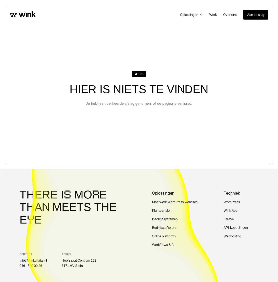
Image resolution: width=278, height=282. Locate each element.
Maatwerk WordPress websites (175, 202)
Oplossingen (189, 15)
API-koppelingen (236, 228)
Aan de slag (255, 15)
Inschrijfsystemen (165, 219)
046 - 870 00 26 (31, 266)
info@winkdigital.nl (33, 260)
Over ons (230, 15)
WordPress (232, 202)
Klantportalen (162, 210)
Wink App (231, 210)
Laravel (229, 219)
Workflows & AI (163, 245)
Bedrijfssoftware (164, 228)
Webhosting (232, 236)
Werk (213, 15)
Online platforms (164, 236)
